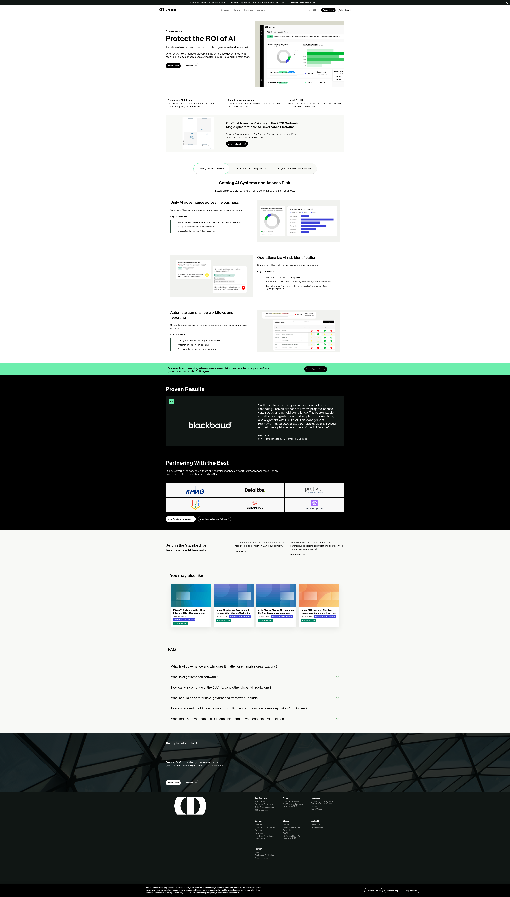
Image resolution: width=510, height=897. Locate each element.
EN (314, 10)
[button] (507, 2)
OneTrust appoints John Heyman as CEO (293, 805)
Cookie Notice (235, 893)
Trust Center (260, 801)
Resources (315, 806)
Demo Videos (316, 809)
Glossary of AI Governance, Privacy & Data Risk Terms (322, 802)
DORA (285, 833)
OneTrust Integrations (264, 858)
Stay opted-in (411, 890)
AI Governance (261, 810)
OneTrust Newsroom (291, 801)
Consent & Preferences (264, 804)
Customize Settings (373, 890)
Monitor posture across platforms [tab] (251, 168)
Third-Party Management (265, 807)
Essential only (392, 890)
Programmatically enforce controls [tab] (294, 168)
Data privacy (288, 830)
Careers (258, 830)
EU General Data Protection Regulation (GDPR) (294, 837)
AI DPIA (286, 824)
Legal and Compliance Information (264, 837)
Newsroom (259, 833)
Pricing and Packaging (264, 855)
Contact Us (315, 824)
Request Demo (317, 827)
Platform (258, 852)
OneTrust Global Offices (265, 827)
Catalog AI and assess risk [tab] (211, 168)
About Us (259, 824)
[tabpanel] (255, 268)
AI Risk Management (291, 827)
